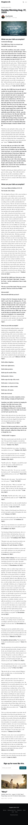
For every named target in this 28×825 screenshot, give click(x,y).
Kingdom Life (5, 2)
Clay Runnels (9, 16)
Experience (19, 810)
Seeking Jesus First (6, 7)
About (24, 810)
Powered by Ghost (14, 814)
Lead (13, 811)
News (16, 811)
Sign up (4, 810)
